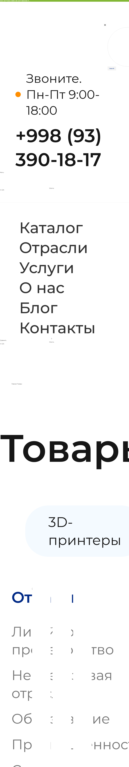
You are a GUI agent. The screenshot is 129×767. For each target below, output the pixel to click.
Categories (4, 504)
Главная (14, 384)
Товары (19, 384)
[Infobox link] (59, 121)
